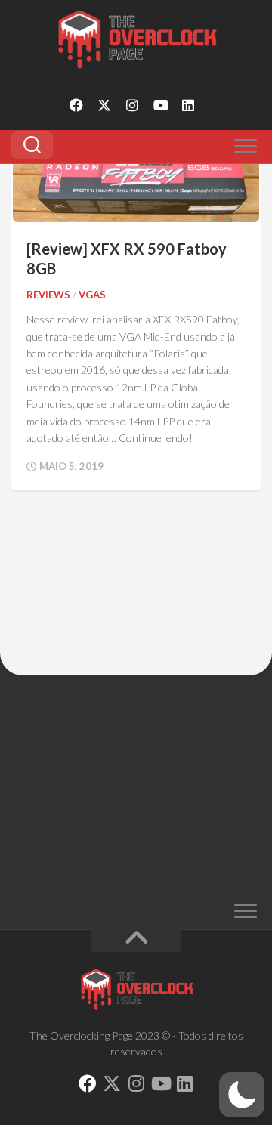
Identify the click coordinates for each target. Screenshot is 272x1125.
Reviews (48, 295)
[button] (241, 1094)
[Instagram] (132, 105)
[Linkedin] (188, 105)
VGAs (92, 295)
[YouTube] (160, 105)
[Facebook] (76, 105)
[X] (104, 105)
